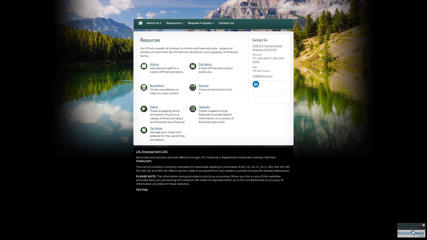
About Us (152, 23)
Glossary (204, 85)
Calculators (205, 64)
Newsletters (157, 85)
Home (140, 23)
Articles (154, 64)
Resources (173, 23)
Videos (154, 107)
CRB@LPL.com (262, 76)
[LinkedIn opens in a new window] (256, 84)
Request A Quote (199, 23)
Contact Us (226, 23)
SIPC (148, 161)
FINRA (140, 161)
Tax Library (156, 128)
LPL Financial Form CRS (152, 151)
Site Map (142, 189)
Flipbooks (204, 107)
